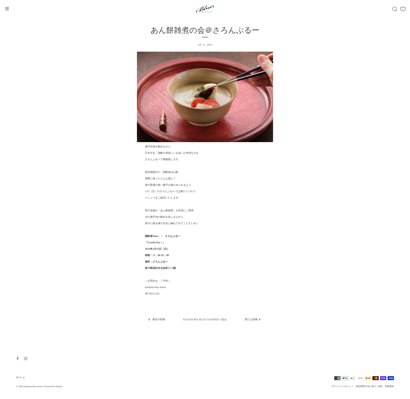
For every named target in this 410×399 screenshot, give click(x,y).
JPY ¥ (18, 377)
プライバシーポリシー (342, 386)
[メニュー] (7, 8)
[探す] (394, 9)
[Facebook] (17, 358)
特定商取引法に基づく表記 (369, 386)
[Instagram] (25, 358)
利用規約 (389, 386)
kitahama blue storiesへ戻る (205, 319)
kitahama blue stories (33, 386)
